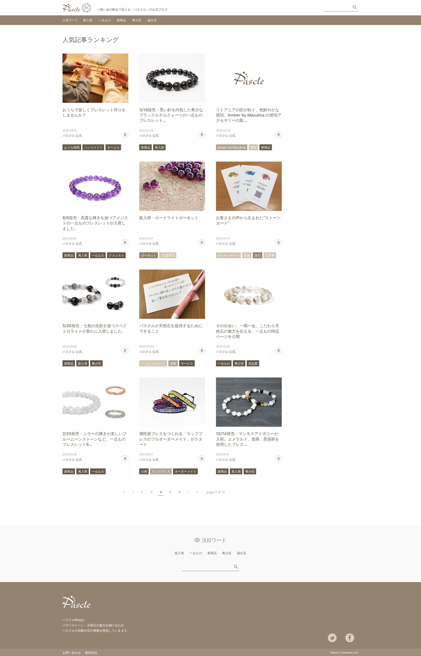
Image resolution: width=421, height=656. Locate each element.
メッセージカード (153, 363)
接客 (173, 363)
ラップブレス (161, 471)
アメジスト (116, 255)
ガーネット (148, 255)
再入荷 (159, 147)
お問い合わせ (71, 652)
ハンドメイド (93, 147)
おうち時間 (72, 147)
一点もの (104, 20)
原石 (258, 255)
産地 (247, 255)
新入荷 (87, 20)
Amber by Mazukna (232, 147)
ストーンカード (228, 255)
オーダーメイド (185, 471)
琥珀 (253, 147)
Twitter (332, 637)
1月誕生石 (168, 255)
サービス (113, 147)
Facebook (349, 637)
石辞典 (270, 255)
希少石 (136, 20)
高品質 (253, 363)
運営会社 (91, 652)
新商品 (121, 20)
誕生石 (152, 20)
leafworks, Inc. (350, 652)
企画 (144, 471)
